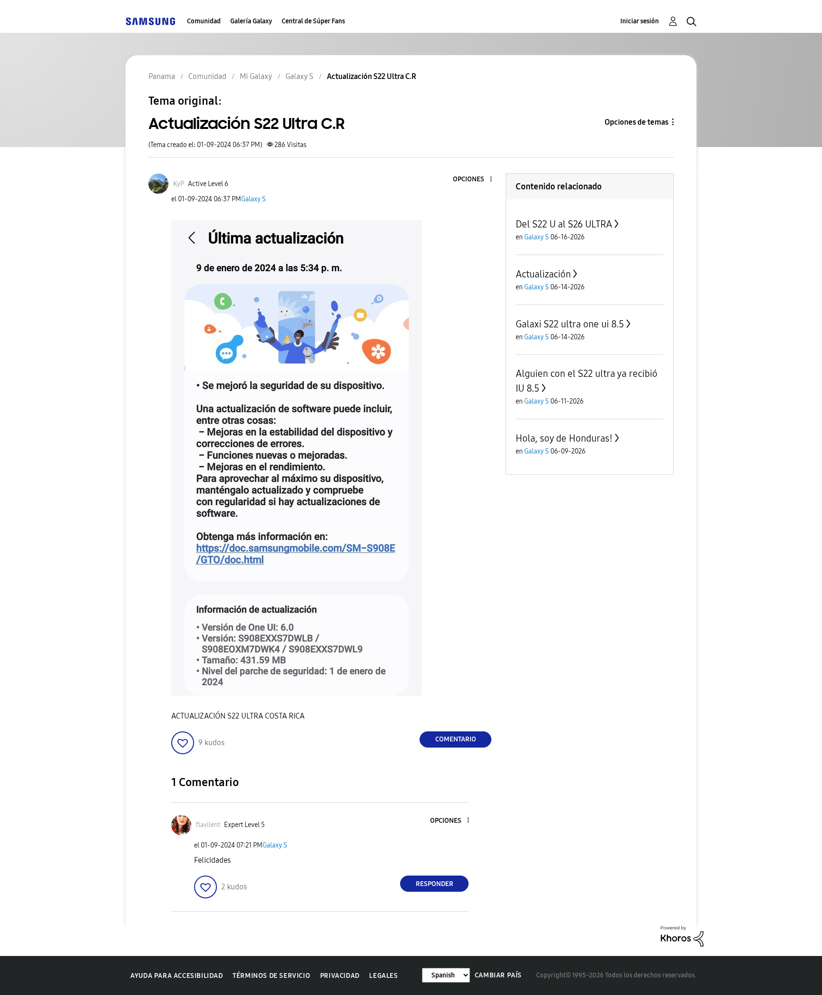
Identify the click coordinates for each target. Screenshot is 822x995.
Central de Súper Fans (313, 21)
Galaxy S (253, 199)
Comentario (455, 739)
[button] (475, 179)
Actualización (543, 274)
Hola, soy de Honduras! (564, 438)
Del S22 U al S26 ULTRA (564, 224)
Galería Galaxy (251, 21)
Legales (383, 976)
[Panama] (150, 21)
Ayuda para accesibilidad (176, 976)
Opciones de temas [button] (636, 122)
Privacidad (340, 976)
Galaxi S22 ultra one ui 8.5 (570, 324)
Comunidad (204, 21)
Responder (434, 884)
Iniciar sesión (639, 21)
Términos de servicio (271, 976)
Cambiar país (498, 975)
